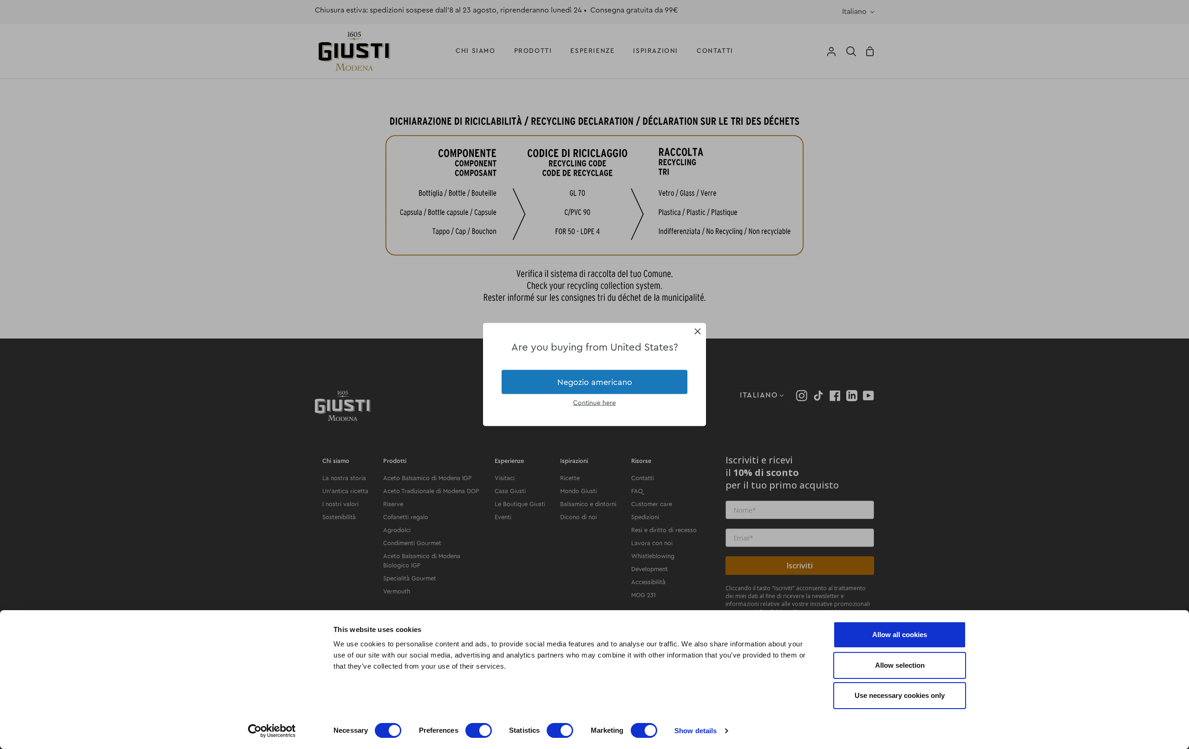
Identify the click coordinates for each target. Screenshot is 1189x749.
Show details (695, 731)
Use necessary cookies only (900, 695)
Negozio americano (594, 382)
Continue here (594, 403)
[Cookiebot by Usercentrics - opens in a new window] (272, 731)
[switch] (478, 730)
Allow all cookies (899, 634)
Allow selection (900, 665)
